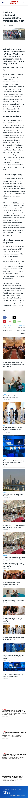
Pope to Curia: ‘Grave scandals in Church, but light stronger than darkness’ (20, 330)
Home (4, 8)
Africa (4, 635)
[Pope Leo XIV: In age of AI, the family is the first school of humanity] (14, 511)
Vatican (4, 561)
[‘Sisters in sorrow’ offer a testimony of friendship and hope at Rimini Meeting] (14, 666)
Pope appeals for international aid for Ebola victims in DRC (14, 638)
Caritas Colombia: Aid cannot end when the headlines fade (13, 675)
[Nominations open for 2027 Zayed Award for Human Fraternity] (14, 480)
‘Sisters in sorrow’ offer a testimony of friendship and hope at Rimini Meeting (13, 657)
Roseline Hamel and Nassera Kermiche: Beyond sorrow (11, 583)
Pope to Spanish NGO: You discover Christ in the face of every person (13, 601)
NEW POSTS (9, 8)
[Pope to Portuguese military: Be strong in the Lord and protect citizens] (14, 629)
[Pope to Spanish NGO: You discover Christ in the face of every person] (14, 610)
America (4, 673)
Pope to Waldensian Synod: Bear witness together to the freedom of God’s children (13, 565)
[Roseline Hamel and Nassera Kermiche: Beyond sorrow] (14, 592)
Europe (4, 598)
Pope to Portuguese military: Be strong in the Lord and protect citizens (12, 620)
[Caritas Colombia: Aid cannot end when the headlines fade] (14, 684)
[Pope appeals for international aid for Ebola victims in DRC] (14, 647)
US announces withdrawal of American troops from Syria (7, 330)
